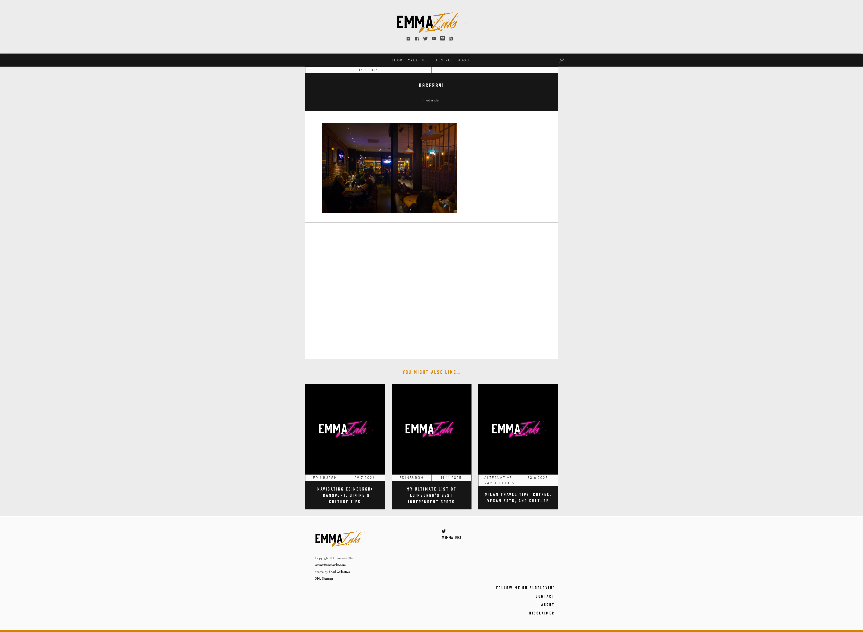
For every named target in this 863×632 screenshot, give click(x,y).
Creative (417, 60)
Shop (397, 60)
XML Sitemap (324, 578)
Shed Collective (339, 571)
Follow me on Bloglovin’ (525, 587)
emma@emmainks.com (330, 565)
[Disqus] (432, 287)
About (465, 60)
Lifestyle (442, 60)
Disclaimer (542, 613)
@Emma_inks (452, 537)
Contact (545, 596)
